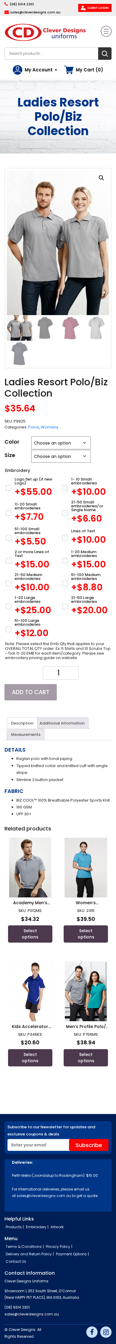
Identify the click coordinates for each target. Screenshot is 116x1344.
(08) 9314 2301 (22, 4)
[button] (101, 178)
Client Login (98, 8)
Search (105, 53)
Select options (30, 934)
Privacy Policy (58, 1246)
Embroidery (36, 1226)
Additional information (62, 723)
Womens (49, 427)
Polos (33, 427)
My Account (39, 70)
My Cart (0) (89, 70)
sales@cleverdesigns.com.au (35, 12)
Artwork (57, 1226)
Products (14, 1226)
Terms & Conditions (24, 1246)
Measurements (25, 734)
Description (22, 723)
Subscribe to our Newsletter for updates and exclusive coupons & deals (51, 1130)
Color (11, 441)
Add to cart (30, 692)
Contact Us (16, 1261)
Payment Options (71, 1254)
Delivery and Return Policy (29, 1254)
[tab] (22, 723)
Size (9, 455)
